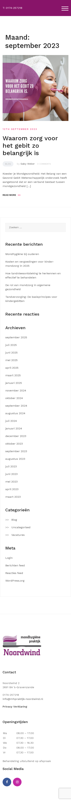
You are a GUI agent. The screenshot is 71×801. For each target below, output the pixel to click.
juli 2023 (11, 466)
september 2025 (16, 337)
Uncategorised (21, 527)
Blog (8, 164)
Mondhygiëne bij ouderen (22, 254)
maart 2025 (13, 375)
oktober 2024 (14, 398)
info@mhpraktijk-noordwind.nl (23, 699)
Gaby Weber (28, 163)
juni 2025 (11, 352)
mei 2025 (11, 360)
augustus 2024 (15, 413)
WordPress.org (14, 580)
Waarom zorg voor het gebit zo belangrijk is (30, 146)
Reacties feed (14, 573)
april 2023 (11, 489)
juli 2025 (11, 345)
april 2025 (11, 367)
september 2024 (16, 405)
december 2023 (15, 436)
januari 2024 (13, 428)
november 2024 (15, 390)
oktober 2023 (14, 443)
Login (9, 557)
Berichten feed (15, 565)
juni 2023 (11, 474)
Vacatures (18, 535)
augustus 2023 (15, 458)
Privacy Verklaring (15, 706)
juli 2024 (11, 420)
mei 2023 (11, 481)
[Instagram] (17, 782)
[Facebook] (7, 782)
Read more (12, 195)
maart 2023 (13, 496)
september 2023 (16, 451)
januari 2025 (13, 383)
